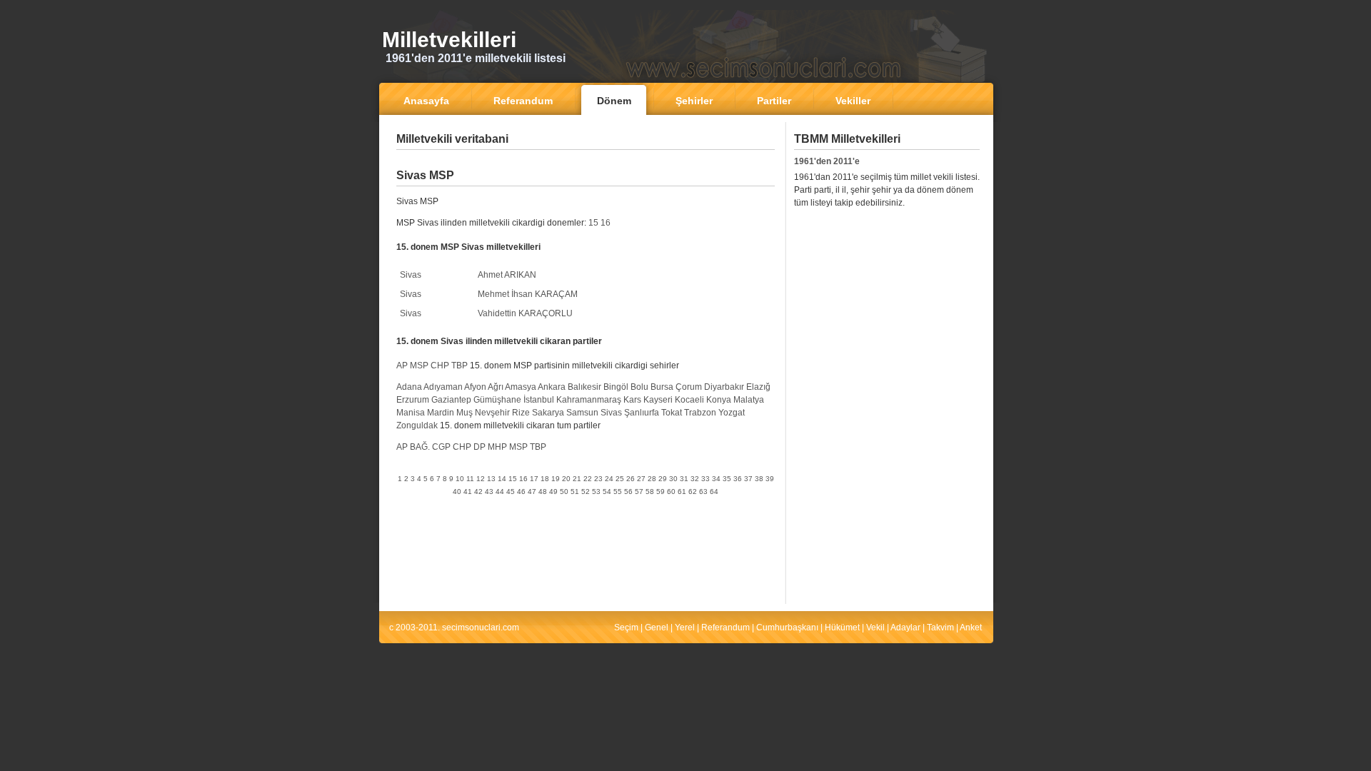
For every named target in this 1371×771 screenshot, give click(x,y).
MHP (497, 447)
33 (705, 479)
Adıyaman (443, 387)
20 (566, 479)
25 (620, 479)
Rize (521, 413)
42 (478, 491)
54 (607, 491)
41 (467, 491)
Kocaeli (689, 400)
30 (673, 479)
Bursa (662, 387)
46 (521, 491)
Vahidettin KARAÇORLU (525, 313)
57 (639, 491)
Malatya (748, 400)
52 (585, 491)
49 (553, 491)
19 (555, 479)
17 (534, 479)
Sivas (410, 275)
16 (606, 223)
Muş (464, 413)
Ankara (552, 387)
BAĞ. (420, 447)
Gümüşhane (497, 400)
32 (694, 479)
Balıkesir (584, 387)
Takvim (940, 628)
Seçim (626, 628)
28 (652, 479)
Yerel (685, 628)
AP (402, 366)
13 (491, 479)
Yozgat (731, 413)
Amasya (520, 387)
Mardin (440, 413)
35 (727, 479)
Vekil (875, 628)
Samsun (582, 413)
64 (714, 491)
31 (684, 479)
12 (480, 479)
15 (593, 223)
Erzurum (412, 400)
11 (470, 479)
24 (609, 479)
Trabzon (700, 413)
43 (489, 491)
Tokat (671, 413)
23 (598, 479)
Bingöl (615, 387)
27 (641, 479)
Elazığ (758, 387)
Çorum (689, 387)
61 (682, 491)
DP (479, 447)
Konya (718, 400)
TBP (459, 366)
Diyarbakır (724, 387)
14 (502, 479)
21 (577, 479)
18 (545, 479)
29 (662, 479)
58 (650, 491)
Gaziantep (451, 400)
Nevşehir (492, 413)
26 (630, 479)
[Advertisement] (585, 160)
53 (596, 491)
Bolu (639, 387)
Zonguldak (417, 425)
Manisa (410, 413)
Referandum (725, 628)
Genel (656, 628)
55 (617, 491)
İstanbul (538, 400)
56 (628, 491)
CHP (440, 366)
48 (542, 491)
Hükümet (842, 628)
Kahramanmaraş (588, 400)
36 (737, 479)
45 (510, 491)
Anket (971, 628)
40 (457, 491)
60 (671, 491)
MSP (419, 366)
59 (660, 491)
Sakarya (548, 413)
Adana (409, 387)
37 (748, 479)
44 (500, 491)
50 (564, 491)
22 (587, 479)
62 (692, 491)
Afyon (475, 387)
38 (759, 479)
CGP (441, 447)
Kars (632, 400)
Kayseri (658, 400)
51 (575, 491)
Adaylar (905, 628)
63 (703, 491)
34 (716, 479)
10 (460, 479)
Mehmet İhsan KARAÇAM (528, 294)
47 (532, 491)
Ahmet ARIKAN (507, 275)
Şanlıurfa (641, 413)
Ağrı (495, 387)
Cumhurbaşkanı (787, 628)
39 (769, 479)
